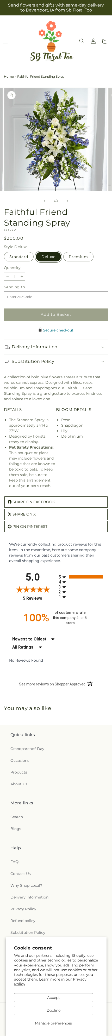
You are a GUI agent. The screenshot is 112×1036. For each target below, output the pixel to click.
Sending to (22, 287)
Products (18, 772)
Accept (53, 997)
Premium (78, 256)
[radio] (81, 577)
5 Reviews (39, 598)
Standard (18, 256)
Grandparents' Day (27, 748)
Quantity (12, 267)
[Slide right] (67, 201)
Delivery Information (29, 897)
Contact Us (20, 873)
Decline (53, 1010)
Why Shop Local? (26, 885)
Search (16, 817)
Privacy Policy (23, 909)
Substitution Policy (27, 932)
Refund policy (22, 920)
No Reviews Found (26, 660)
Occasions (19, 760)
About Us (18, 784)
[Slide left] (44, 201)
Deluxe (48, 256)
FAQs (15, 861)
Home (9, 76)
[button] (82, 41)
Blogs (15, 828)
